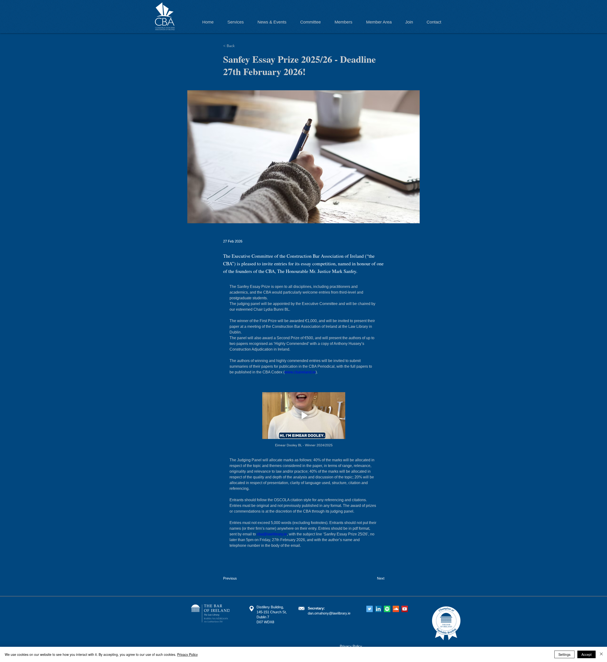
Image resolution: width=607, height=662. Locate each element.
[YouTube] (404, 609)
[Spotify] (387, 609)
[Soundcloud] (396, 609)
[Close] (601, 654)
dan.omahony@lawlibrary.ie (329, 613)
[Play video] (303, 415)
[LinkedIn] (378, 609)
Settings (564, 654)
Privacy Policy (187, 654)
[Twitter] (369, 609)
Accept (586, 654)
